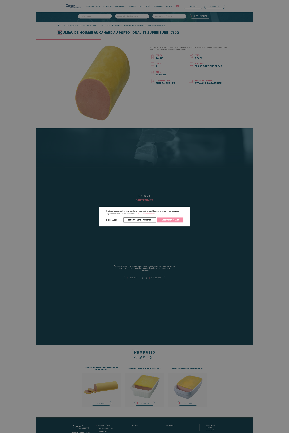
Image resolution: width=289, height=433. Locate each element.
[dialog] (144, 216)
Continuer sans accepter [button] (139, 220)
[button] (111, 220)
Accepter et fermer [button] (170, 220)
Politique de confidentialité (145, 214)
